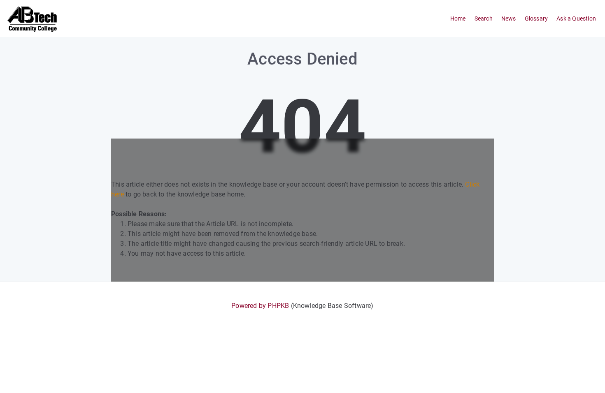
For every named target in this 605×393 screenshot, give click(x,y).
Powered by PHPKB (260, 306)
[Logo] (32, 18)
